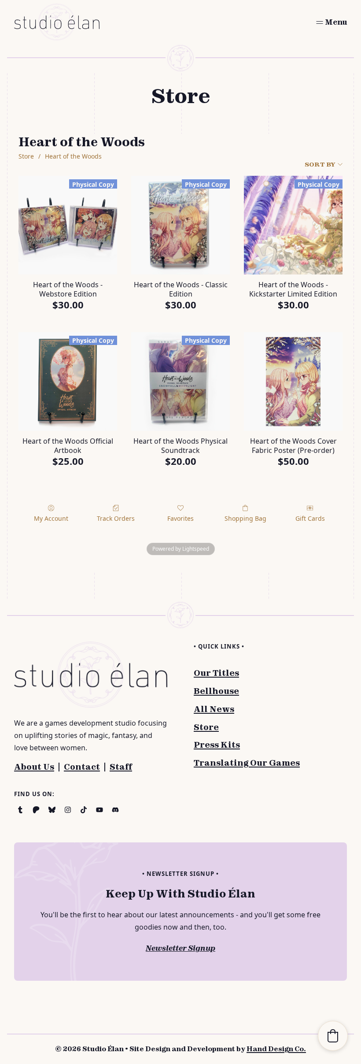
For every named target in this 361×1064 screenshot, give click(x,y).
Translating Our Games (247, 763)
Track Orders (116, 518)
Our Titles (216, 673)
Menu (336, 22)
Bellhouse (216, 691)
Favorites (180, 518)
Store (26, 156)
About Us (34, 767)
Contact (82, 767)
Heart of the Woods (73, 156)
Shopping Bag (245, 518)
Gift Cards (310, 518)
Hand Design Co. (276, 1049)
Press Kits (217, 745)
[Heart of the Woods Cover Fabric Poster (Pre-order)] (293, 381)
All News (214, 709)
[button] (333, 1036)
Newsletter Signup (180, 948)
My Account (51, 518)
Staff (121, 767)
